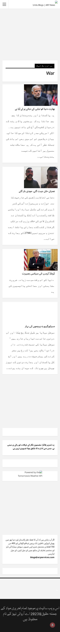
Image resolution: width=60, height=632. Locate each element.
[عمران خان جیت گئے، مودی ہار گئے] (41, 177)
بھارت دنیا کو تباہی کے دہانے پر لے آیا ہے (35, 109)
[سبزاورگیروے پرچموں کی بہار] (41, 312)
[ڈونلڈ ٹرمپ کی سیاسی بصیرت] (41, 259)
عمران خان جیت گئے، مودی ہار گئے (37, 191)
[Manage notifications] (52, 625)
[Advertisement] (30, 34)
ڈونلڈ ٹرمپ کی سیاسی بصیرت (38, 273)
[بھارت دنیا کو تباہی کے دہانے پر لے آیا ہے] (41, 95)
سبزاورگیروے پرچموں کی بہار (40, 326)
